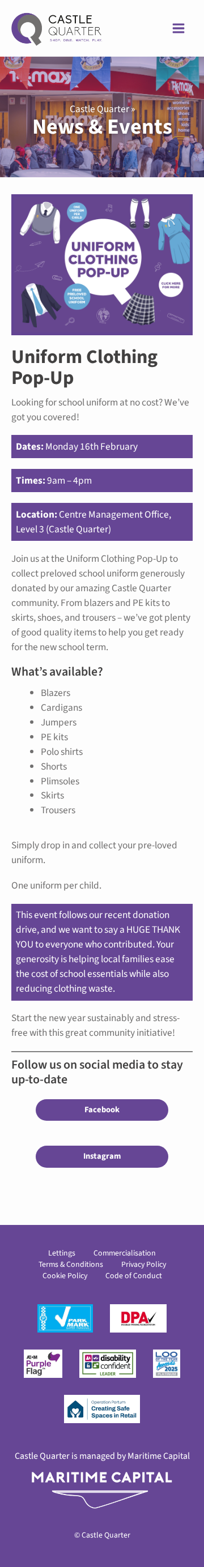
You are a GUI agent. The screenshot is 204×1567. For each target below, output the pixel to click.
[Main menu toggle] (178, 28)
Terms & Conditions (71, 1264)
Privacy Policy (143, 1264)
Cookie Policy (64, 1276)
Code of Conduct (133, 1276)
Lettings (61, 1253)
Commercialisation (125, 1253)
